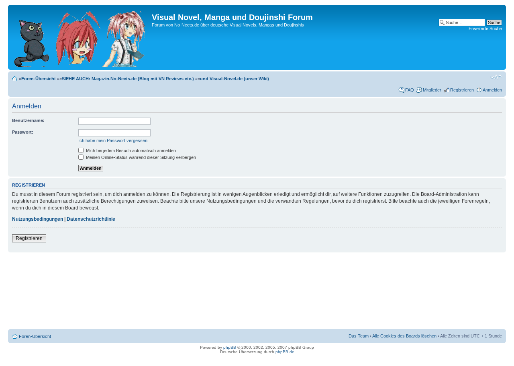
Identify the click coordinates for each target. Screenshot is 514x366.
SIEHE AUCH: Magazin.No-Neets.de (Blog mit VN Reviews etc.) (128, 78)
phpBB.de (284, 352)
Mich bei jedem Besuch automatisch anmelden (130, 150)
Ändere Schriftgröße (496, 77)
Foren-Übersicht (38, 78)
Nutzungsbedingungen (37, 219)
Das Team (359, 335)
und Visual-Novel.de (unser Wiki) (234, 78)
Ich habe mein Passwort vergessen (112, 140)
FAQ (409, 89)
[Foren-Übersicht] (81, 37)
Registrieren (462, 89)
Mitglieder (432, 89)
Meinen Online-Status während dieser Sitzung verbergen (140, 157)
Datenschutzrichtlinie (91, 219)
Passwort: (22, 132)
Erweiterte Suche (485, 28)
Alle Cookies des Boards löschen (404, 335)
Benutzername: (28, 120)
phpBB (229, 347)
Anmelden (492, 89)
